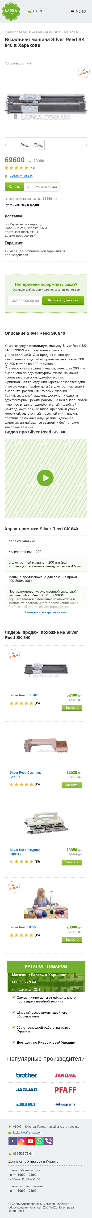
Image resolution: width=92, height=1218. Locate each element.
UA (35, 11)
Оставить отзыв (21, 176)
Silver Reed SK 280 (24, 695)
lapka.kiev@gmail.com (27, 1132)
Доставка (13, 216)
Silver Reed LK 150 (23, 927)
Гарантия (13, 243)
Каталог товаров (46, 966)
